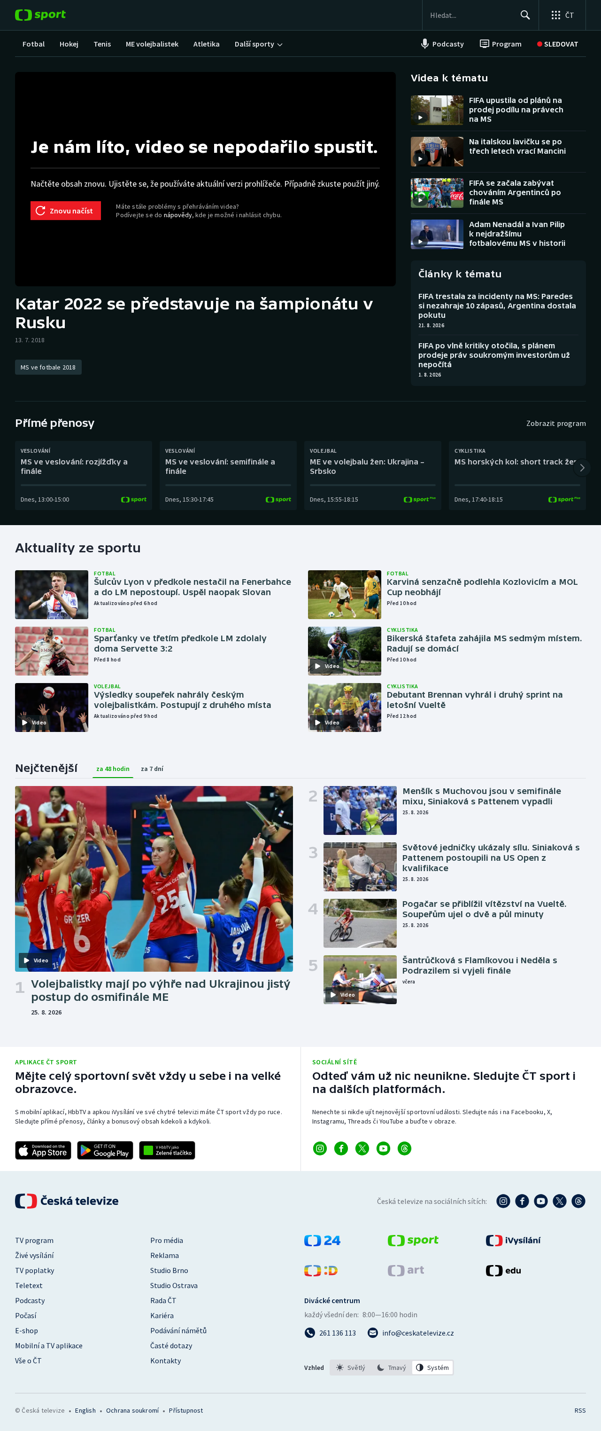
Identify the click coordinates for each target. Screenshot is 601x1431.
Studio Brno (169, 1270)
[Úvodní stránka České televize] (67, 1201)
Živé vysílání (34, 1255)
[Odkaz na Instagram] (320, 1148)
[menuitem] (33, 44)
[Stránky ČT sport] (413, 1243)
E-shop (26, 1330)
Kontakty (165, 1360)
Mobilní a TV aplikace (49, 1345)
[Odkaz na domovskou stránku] (54, 15)
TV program (34, 1240)
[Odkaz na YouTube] (383, 1148)
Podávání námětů (178, 1330)
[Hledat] (525, 15)
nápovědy (178, 215)
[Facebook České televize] (522, 1201)
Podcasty (30, 1300)
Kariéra (162, 1315)
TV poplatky (34, 1270)
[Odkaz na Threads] (404, 1148)
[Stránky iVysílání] (513, 1243)
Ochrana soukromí (132, 1410)
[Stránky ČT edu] (503, 1273)
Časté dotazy (171, 1345)
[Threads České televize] (578, 1201)
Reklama (164, 1255)
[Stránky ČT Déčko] (321, 1273)
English (85, 1410)
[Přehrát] (420, 117)
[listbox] (392, 1368)
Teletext (29, 1285)
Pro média (166, 1240)
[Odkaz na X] (362, 1148)
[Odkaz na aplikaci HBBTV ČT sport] (167, 1150)
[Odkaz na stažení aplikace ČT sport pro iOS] (43, 1150)
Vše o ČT (28, 1360)
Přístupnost (186, 1410)
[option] (351, 1367)
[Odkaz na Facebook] (341, 1148)
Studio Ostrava (174, 1285)
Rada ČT (163, 1300)
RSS (580, 1410)
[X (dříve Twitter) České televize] (559, 1201)
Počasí (25, 1315)
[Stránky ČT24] (322, 1243)
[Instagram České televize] (503, 1201)
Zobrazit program (556, 423)
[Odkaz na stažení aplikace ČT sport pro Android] (105, 1150)
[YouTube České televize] (540, 1201)
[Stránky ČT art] (406, 1273)
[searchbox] (471, 15)
